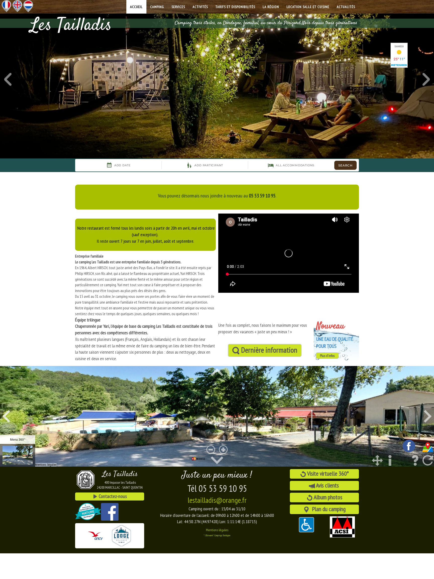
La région (271, 7)
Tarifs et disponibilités (235, 7)
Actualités (346, 7)
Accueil (136, 7)
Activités (200, 7)
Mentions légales (217, 530)
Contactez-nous (112, 496)
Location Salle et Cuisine (308, 7)
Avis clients (327, 485)
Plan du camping (327, 509)
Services (178, 7)
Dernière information (268, 350)
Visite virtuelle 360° (327, 473)
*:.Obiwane (208, 535)
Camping (157, 7)
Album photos (327, 497)
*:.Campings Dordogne (221, 535)
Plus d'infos (327, 355)
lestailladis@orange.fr (217, 500)
